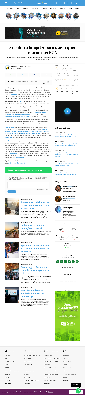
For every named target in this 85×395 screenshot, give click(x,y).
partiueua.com (31, 161)
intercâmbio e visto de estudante (24, 131)
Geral (18, 8)
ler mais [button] (50, 392)
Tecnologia (10, 8)
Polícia (70, 8)
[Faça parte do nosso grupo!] (78, 390)
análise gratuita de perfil (16, 163)
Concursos (53, 8)
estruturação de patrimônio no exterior (18, 116)
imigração (39, 131)
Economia (62, 8)
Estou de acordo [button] (75, 392)
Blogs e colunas (62, 181)
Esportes (25, 8)
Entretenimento (35, 8)
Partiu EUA (13, 94)
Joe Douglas (9, 141)
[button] (62, 267)
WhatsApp (8, 137)
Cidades (77, 8)
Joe (21, 102)
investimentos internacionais (30, 133)
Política (45, 8)
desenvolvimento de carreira (21, 114)
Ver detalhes (67, 265)
